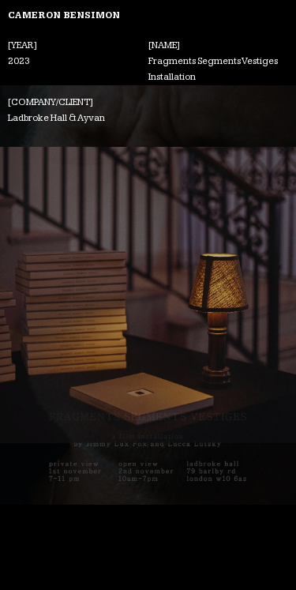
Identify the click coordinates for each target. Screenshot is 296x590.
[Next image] (266, 295)
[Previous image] (29, 295)
